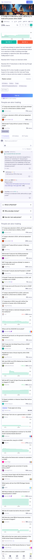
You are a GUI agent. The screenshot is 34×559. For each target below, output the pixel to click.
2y (14, 172)
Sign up (29, 2)
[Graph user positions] (17, 25)
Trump (16, 83)
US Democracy (23, 86)
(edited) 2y (12, 151)
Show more (5, 131)
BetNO (24, 42)
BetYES (8, 42)
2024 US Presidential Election (9, 86)
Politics (11, 83)
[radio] (20, 25)
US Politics (5, 83)
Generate (28, 79)
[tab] (5, 136)
